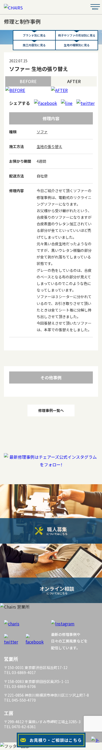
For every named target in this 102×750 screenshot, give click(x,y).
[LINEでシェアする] (66, 103)
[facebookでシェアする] (45, 103)
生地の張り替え (49, 146)
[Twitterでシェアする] (85, 103)
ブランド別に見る (34, 35)
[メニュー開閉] (95, 5)
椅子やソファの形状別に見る (76, 35)
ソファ (42, 131)
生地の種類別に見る (77, 45)
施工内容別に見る (34, 45)
